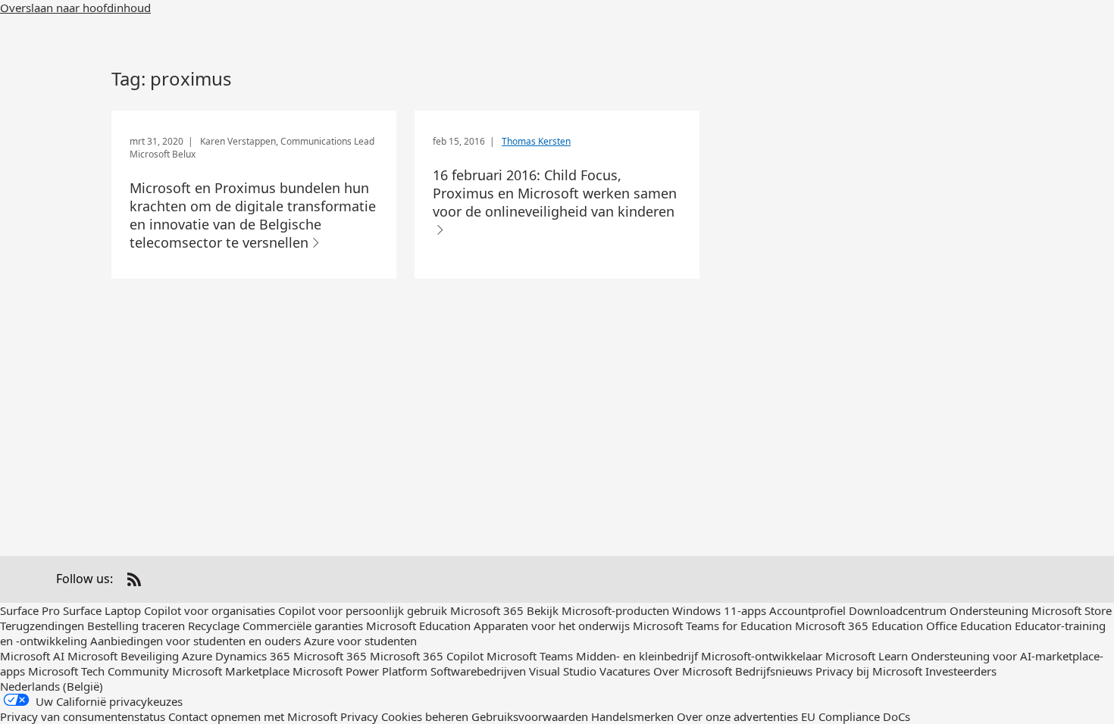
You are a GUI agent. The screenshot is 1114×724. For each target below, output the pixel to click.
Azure (197, 655)
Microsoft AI (32, 655)
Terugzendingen (42, 625)
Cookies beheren (426, 716)
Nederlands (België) (51, 686)
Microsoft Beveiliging (123, 655)
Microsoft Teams (530, 655)
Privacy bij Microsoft (868, 671)
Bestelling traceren (136, 625)
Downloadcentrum (898, 610)
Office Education (969, 625)
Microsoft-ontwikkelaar (761, 655)
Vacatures (624, 671)
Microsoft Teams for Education (712, 625)
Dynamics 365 (252, 655)
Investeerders (961, 671)
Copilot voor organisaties (209, 610)
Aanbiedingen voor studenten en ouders (195, 640)
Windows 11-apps (719, 610)
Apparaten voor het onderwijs (552, 625)
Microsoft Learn (866, 655)
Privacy (359, 716)
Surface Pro (30, 610)
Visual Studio (562, 671)
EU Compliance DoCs (855, 716)
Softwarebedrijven (478, 671)
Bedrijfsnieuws (773, 671)
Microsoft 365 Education (859, 625)
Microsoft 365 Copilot (426, 655)
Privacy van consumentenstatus (82, 716)
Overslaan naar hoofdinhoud (75, 7)
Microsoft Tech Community (98, 671)
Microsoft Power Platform (360, 671)
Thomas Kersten (536, 141)
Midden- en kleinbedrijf (637, 655)
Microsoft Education (418, 625)
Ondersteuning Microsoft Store (1031, 610)
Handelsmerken (632, 716)
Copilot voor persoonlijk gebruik (362, 610)
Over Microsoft (692, 671)
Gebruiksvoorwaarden (529, 716)
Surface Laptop (102, 610)
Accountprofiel (807, 610)
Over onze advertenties (737, 716)
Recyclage (215, 625)
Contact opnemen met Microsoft (252, 716)
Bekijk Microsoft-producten (598, 610)
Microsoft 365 (487, 610)
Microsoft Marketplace (230, 671)
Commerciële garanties (303, 625)
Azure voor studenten (360, 640)
